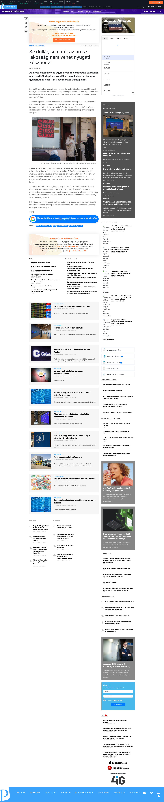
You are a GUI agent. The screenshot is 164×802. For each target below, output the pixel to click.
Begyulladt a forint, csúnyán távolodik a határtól (39, 538)
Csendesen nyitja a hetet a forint (41, 286)
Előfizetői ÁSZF (104, 793)
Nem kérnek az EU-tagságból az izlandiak (116, 384)
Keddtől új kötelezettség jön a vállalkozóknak (117, 412)
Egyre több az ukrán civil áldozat (41, 270)
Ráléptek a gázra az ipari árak (112, 390)
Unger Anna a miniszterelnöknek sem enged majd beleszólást (45, 281)
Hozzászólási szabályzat (84, 793)
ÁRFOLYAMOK (156, 2)
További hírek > (108, 339)
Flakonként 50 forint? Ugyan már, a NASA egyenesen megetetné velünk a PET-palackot (118, 745)
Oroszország (73, 225)
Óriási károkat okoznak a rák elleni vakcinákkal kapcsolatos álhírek (82, 283)
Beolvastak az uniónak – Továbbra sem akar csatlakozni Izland (81, 287)
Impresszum (21, 793)
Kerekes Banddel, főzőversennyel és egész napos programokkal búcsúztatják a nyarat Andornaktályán (117, 560)
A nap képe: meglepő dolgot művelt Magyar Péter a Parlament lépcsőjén (40, 550)
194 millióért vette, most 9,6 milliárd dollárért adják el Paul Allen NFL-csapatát (121, 273)
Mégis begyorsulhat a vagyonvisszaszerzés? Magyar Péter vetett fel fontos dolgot (117, 729)
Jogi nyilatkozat (50, 793)
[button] (143, 7)
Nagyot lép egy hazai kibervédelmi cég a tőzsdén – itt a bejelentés (72, 436)
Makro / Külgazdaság (109, 150)
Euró (54, 225)
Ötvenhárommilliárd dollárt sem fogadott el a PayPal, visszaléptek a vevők (121, 228)
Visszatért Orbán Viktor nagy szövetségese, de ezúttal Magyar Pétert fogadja (117, 737)
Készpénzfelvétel (62, 225)
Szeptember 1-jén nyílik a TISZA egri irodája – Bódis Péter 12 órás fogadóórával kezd (118, 589)
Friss (84, 7)
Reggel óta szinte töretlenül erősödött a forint (74, 478)
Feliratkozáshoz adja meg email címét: (113, 688)
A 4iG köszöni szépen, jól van (40, 262)
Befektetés (91, 7)
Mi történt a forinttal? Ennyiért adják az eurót (64, 526)
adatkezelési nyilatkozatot (112, 700)
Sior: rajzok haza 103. (110, 582)
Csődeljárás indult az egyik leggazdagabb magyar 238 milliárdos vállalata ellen (120, 249)
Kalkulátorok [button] (108, 7)
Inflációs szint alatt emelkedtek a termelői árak (80, 263)
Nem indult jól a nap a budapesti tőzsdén (72, 306)
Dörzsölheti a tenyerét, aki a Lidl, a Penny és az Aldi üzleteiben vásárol (65, 536)
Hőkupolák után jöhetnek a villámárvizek (116, 431)
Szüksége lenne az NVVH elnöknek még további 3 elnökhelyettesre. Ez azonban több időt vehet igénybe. (117, 210)
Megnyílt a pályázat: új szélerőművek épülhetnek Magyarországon (115, 405)
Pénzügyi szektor (36, 46)
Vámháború (45, 7)
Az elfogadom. (114, 700)
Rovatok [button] (98, 7)
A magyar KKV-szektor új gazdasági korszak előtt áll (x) (116, 665)
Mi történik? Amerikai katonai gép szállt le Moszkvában (40, 562)
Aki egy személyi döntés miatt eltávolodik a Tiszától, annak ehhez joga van (117, 575)
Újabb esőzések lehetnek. (111, 193)
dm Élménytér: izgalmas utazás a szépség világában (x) (117, 489)
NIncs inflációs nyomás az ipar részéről (43, 266)
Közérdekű (106, 198)
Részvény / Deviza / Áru (109, 108)
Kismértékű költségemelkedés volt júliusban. (116, 159)
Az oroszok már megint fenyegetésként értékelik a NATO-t (44, 290)
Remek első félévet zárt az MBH (68, 328)
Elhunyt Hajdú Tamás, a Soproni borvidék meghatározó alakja (116, 454)
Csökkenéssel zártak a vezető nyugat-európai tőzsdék (74, 501)
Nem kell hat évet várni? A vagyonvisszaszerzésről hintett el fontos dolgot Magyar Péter (80, 268)
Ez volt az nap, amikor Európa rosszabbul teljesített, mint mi (72, 393)
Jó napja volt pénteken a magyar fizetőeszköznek (68, 372)
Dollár (50, 225)
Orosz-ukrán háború (117, 20)
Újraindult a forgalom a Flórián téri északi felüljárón (116, 424)
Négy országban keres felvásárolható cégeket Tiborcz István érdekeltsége (121, 321)
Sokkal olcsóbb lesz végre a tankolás (65, 546)
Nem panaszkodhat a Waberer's (68, 457)
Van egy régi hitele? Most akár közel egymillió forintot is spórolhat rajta (118, 397)
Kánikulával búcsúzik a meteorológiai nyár (116, 568)
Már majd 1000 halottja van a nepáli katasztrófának (42, 275)
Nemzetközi (106, 165)
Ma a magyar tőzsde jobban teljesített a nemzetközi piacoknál (71, 415)
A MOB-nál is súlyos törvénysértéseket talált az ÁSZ (81, 278)
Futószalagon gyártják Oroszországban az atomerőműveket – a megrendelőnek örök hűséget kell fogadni (116, 754)
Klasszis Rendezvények (73, 7)
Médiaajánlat (35, 793)
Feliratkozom (118, 704)
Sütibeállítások (119, 793)
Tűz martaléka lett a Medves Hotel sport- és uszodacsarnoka (117, 446)
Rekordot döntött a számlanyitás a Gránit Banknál (72, 350)
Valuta (80, 225)
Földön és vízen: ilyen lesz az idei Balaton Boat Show (118, 438)
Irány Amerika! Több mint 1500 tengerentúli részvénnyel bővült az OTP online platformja (117, 536)
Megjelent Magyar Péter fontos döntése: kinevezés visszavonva (41, 527)
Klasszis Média (135, 793)
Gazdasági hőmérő (13, 11)
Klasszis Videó (57, 7)
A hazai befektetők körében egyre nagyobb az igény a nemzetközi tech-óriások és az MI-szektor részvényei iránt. (117, 545)
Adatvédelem (66, 793)
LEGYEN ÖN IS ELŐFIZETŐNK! (64, 238)
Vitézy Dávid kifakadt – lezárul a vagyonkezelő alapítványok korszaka (82, 274)
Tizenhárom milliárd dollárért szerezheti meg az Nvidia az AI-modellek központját (121, 298)
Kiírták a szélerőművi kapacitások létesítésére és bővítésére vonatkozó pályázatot (82, 292)
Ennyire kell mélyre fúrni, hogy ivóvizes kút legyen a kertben (119, 630)
